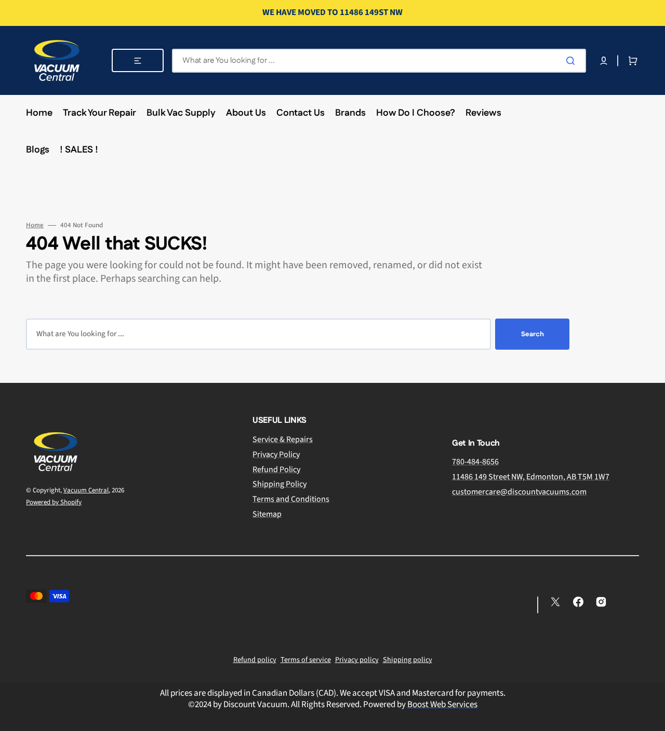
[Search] (572, 60)
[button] (603, 60)
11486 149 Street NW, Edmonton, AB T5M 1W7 (530, 476)
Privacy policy (357, 660)
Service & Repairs (282, 439)
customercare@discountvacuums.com (519, 492)
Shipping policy (407, 660)
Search (532, 334)
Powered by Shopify (54, 502)
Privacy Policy (276, 454)
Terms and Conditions (290, 499)
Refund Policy (276, 469)
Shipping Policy (279, 484)
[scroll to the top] (651, 717)
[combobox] (379, 61)
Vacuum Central (86, 490)
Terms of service (306, 660)
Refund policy (254, 660)
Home (35, 225)
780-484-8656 (475, 462)
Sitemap (267, 514)
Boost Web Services (442, 704)
